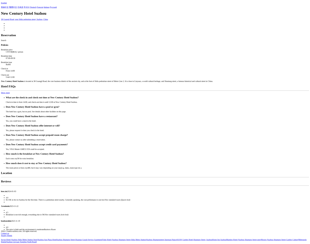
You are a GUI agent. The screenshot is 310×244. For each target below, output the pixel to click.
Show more (5, 93)
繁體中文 (13, 7)
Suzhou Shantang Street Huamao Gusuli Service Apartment (79, 240)
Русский (53, 7)
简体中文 (5, 7)
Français (40, 7)
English (4, 3)
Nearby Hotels (6, 236)
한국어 (27, 7)
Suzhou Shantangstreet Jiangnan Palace (162, 240)
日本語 (20, 7)
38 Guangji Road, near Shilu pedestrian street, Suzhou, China (24, 19)
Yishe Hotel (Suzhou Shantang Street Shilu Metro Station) (124, 240)
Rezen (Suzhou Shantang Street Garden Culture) (280, 240)
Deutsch (33, 7)
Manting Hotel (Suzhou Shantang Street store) (243, 240)
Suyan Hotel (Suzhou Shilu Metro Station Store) (19, 240)
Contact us (5, 233)
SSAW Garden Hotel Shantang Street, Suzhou (194, 240)
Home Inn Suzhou (219, 240)
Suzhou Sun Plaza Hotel (47, 240)
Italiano (46, 7)
